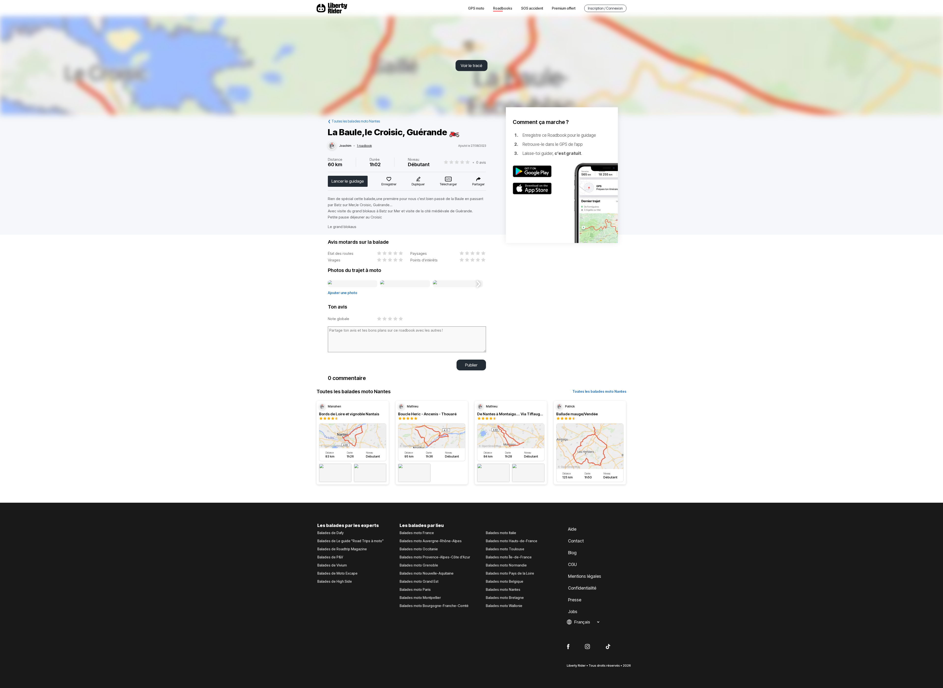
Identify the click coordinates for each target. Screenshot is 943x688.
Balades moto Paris (415, 589)
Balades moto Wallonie (504, 605)
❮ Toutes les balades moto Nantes (354, 121)
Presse (574, 599)
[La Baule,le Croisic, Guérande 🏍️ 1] (352, 284)
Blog (572, 552)
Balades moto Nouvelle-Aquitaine (427, 573)
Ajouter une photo (342, 293)
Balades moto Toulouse (505, 549)
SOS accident (532, 8)
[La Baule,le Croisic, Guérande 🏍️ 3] (458, 284)
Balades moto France (417, 533)
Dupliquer (418, 184)
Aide (572, 529)
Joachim (345, 145)
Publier (471, 365)
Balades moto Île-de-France (509, 557)
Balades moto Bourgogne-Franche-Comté (434, 605)
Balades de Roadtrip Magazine (342, 549)
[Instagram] (587, 647)
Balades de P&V (330, 557)
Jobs (572, 611)
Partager (478, 184)
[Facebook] (568, 647)
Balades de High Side (334, 581)
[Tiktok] (608, 647)
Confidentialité (582, 588)
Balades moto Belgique (504, 581)
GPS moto (476, 8)
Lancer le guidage (348, 181)
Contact (576, 541)
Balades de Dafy (330, 533)
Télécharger (448, 184)
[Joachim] (332, 145)
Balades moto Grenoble (419, 565)
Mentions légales (584, 576)
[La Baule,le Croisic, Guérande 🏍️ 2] (405, 284)
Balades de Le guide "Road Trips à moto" (350, 541)
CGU (572, 564)
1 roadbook (364, 145)
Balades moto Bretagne (505, 597)
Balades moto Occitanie (419, 549)
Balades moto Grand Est (419, 581)
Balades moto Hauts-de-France (511, 541)
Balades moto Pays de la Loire (510, 573)
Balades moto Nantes (503, 589)
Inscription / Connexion (605, 8)
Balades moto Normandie (506, 565)
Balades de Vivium (332, 565)
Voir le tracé (471, 65)
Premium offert (563, 8)
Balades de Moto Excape (337, 573)
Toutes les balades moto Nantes (599, 391)
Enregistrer (388, 184)
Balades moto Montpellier (420, 597)
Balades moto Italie (501, 533)
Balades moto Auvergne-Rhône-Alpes (431, 541)
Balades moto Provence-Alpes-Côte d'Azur (435, 557)
